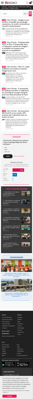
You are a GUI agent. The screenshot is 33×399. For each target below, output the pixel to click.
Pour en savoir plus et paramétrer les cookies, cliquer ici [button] (16, 391)
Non (6, 149)
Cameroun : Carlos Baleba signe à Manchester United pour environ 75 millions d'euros (15, 7)
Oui (6, 147)
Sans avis (7, 151)
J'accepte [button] (9, 396)
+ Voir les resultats (18, 156)
